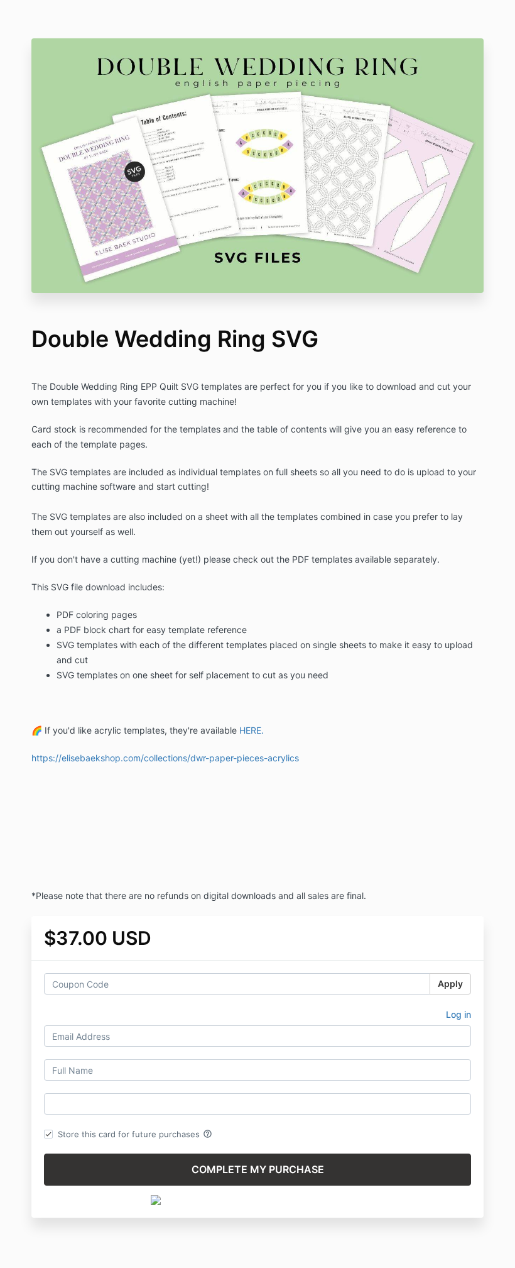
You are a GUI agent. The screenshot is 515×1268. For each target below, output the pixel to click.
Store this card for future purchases (135, 1134)
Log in (458, 1014)
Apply (450, 983)
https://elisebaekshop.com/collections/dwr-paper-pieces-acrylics (165, 758)
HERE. (252, 730)
